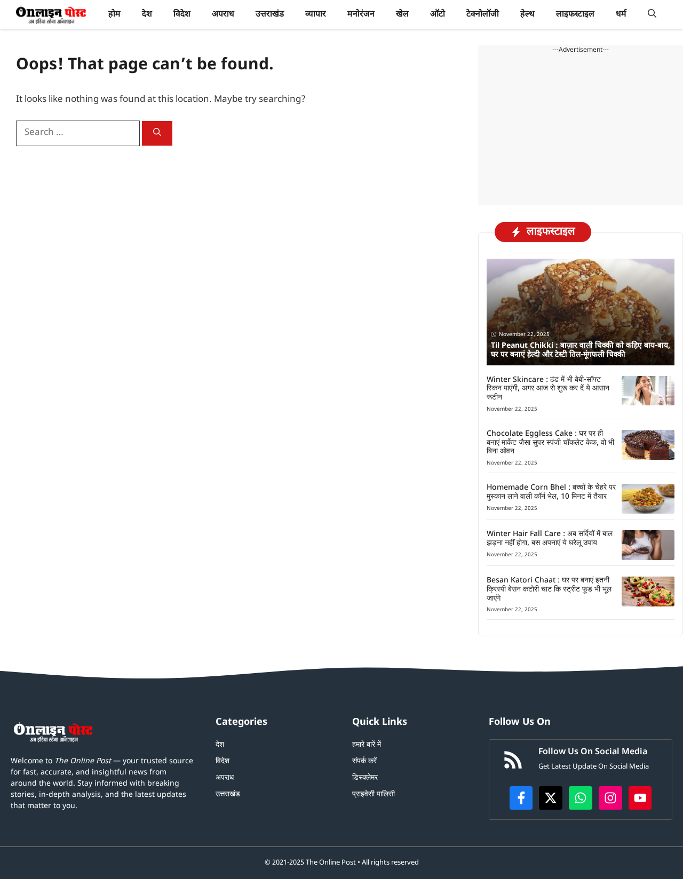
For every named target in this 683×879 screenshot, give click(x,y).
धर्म (621, 14)
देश (147, 14)
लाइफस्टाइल (575, 14)
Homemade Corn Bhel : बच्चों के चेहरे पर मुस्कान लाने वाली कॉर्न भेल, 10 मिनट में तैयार (551, 492)
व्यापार (315, 14)
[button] (652, 14)
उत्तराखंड (270, 14)
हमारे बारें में (366, 745)
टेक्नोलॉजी (482, 14)
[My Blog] (51, 14)
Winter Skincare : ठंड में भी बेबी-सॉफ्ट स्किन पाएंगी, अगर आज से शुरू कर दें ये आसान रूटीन (548, 389)
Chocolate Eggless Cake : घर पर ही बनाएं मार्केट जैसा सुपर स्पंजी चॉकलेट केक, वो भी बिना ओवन (550, 443)
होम (114, 14)
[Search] (157, 133)
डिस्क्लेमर (365, 778)
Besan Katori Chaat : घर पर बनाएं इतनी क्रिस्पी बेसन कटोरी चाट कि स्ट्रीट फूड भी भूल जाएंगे (549, 590)
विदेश (181, 14)
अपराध (223, 14)
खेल (402, 14)
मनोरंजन (361, 14)
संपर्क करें (364, 761)
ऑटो (437, 14)
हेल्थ (527, 14)
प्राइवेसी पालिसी (373, 794)
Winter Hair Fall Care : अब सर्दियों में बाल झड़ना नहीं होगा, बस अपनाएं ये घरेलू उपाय (550, 538)
